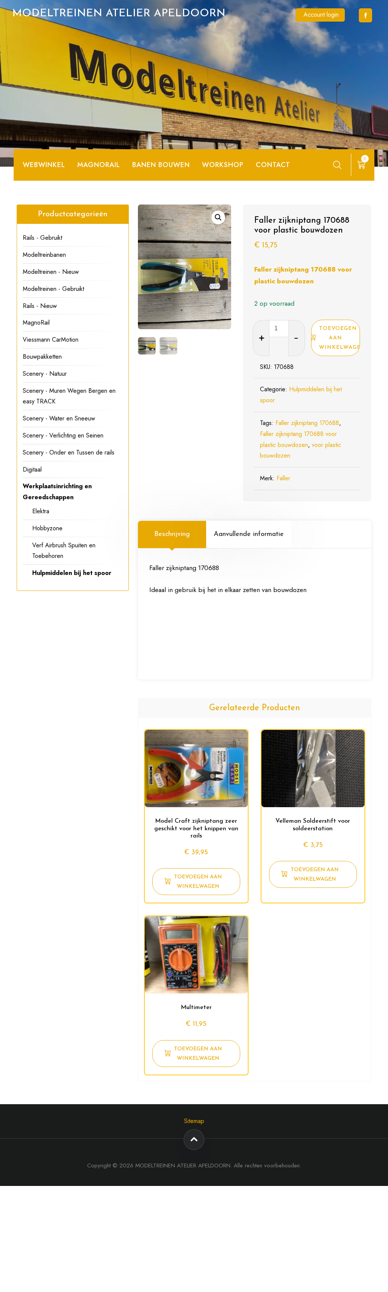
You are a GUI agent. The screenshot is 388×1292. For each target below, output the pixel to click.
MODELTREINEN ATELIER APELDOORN (118, 13)
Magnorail (98, 165)
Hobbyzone (47, 528)
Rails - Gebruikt (42, 237)
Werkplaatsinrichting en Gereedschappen (57, 491)
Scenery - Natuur (45, 373)
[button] (218, 217)
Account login (321, 14)
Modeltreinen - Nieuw (51, 271)
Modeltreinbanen (44, 254)
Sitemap (194, 1121)
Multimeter (196, 1008)
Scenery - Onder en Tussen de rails (68, 452)
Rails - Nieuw (40, 306)
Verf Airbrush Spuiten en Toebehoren (63, 551)
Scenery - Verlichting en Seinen (63, 435)
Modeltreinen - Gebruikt (53, 288)
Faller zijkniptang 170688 (307, 423)
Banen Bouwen (161, 165)
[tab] (172, 534)
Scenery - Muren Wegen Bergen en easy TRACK (69, 396)
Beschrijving (172, 534)
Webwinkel (44, 165)
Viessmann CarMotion (50, 339)
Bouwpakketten (42, 356)
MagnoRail (36, 322)
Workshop (223, 165)
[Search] (337, 165)
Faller (283, 478)
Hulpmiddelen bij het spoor (71, 573)
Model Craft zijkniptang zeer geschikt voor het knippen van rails (196, 828)
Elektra (40, 511)
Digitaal (32, 469)
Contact (273, 165)
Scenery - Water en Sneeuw (59, 418)
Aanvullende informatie (249, 534)
